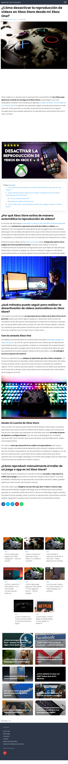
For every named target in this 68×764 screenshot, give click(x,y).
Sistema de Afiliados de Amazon (13, 744)
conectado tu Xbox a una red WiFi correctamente (42, 223)
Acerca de (6, 731)
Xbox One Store (32, 242)
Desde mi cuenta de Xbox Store (22, 201)
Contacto (6, 736)
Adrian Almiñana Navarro (12, 19)
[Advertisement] (34, 82)
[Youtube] (5, 753)
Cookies (5, 739)
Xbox (9, 721)
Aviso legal (6, 734)
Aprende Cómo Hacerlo (11, 2)
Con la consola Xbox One (19, 198)
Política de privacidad (10, 741)
